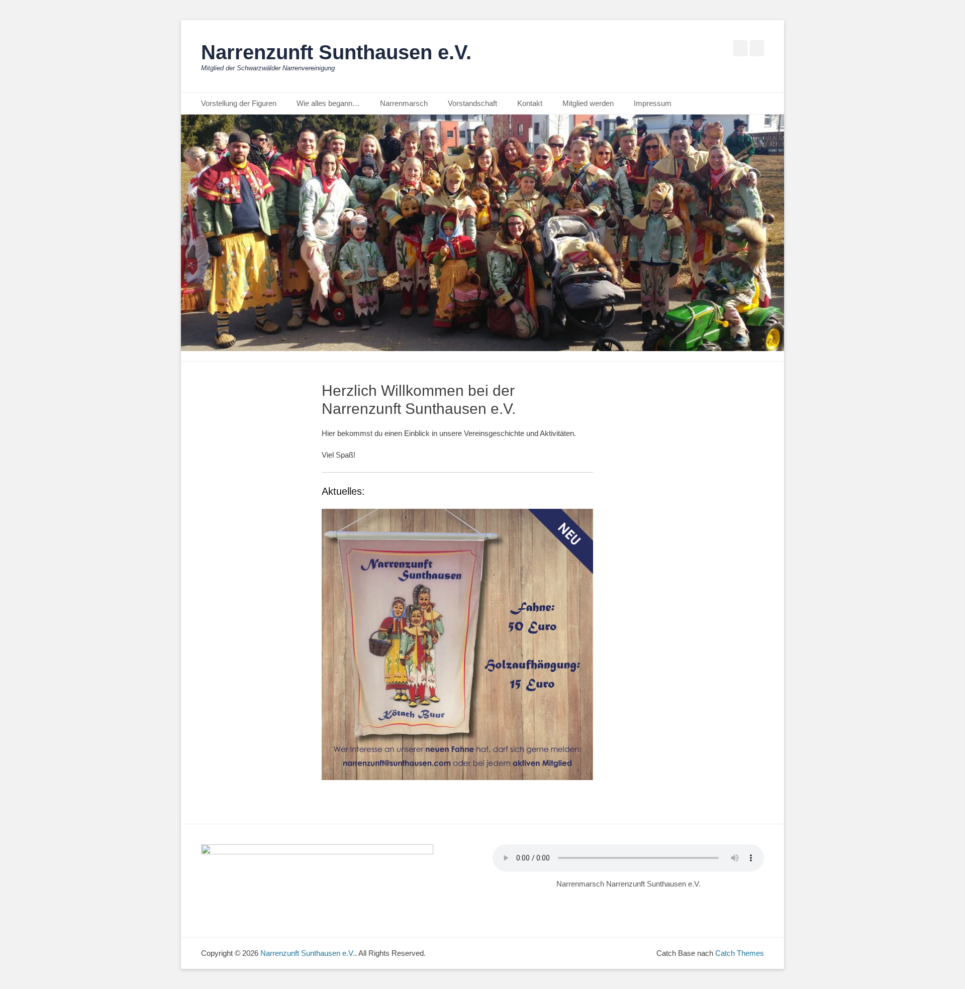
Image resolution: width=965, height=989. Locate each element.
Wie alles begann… (328, 103)
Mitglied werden (588, 103)
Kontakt (529, 103)
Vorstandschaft (472, 103)
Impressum (652, 103)
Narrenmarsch (404, 103)
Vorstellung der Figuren (238, 103)
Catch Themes (739, 953)
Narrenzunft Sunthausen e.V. (336, 52)
